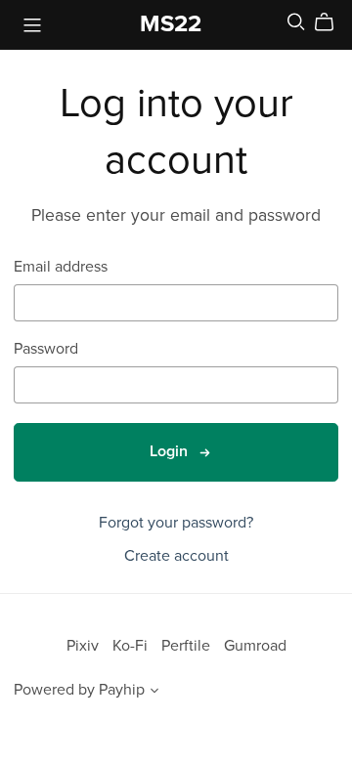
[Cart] (332, 22)
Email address (61, 267)
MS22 (170, 24)
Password (46, 349)
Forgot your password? (176, 522)
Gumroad (255, 646)
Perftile (187, 646)
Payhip (122, 689)
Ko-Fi (132, 646)
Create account (176, 556)
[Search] (296, 22)
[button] (154, 692)
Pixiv (84, 646)
